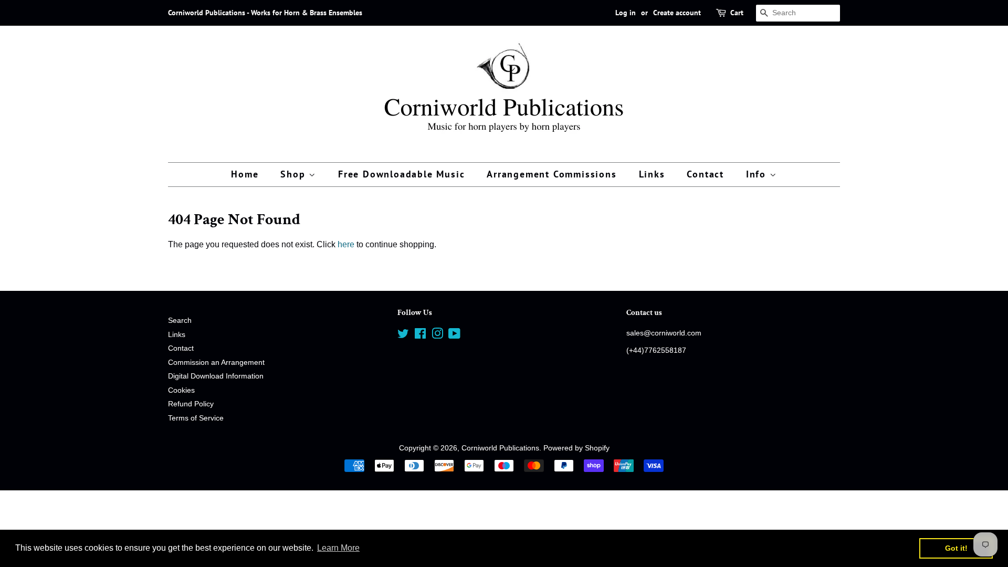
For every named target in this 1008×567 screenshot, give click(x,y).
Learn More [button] (338, 547)
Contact (705, 174)
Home (244, 174)
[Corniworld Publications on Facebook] (420, 336)
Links (652, 174)
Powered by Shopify (576, 448)
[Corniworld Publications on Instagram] (437, 336)
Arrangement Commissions (551, 174)
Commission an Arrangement (216, 362)
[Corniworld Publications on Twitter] (403, 336)
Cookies (181, 390)
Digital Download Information (216, 376)
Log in (625, 12)
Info (758, 174)
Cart (736, 12)
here (346, 244)
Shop (294, 174)
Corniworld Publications (500, 448)
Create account (677, 12)
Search (180, 320)
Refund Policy (191, 404)
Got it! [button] (956, 548)
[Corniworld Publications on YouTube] (454, 336)
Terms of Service (196, 418)
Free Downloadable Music (401, 174)
